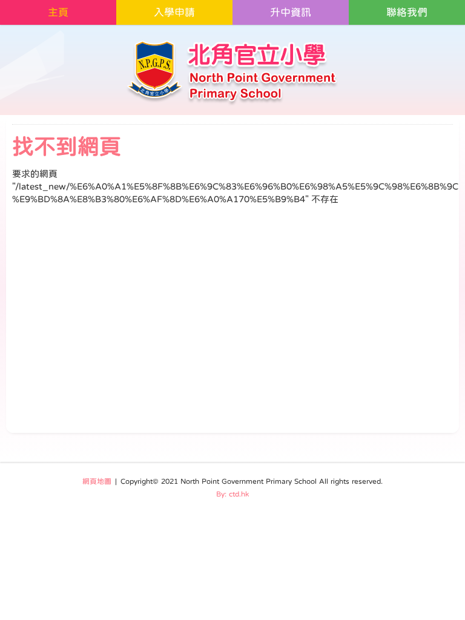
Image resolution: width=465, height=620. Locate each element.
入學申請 (174, 12)
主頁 (58, 12)
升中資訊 (290, 12)
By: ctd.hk (232, 494)
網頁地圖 (96, 481)
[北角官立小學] (233, 72)
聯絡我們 (406, 12)
